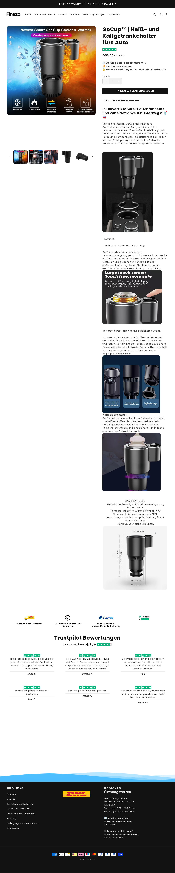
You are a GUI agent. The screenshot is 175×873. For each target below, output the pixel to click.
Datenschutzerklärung (19, 808)
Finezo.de (91, 859)
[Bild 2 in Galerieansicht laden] (36, 157)
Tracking (11, 818)
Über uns (11, 794)
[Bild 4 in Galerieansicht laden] (67, 157)
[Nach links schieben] (10, 157)
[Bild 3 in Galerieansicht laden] (51, 157)
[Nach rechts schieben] (93, 157)
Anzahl (106, 76)
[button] (155, 15)
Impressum (13, 828)
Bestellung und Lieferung (20, 804)
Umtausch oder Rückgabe (21, 813)
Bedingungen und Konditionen (23, 823)
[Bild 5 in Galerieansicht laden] (82, 157)
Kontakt (11, 799)
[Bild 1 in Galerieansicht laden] (20, 157)
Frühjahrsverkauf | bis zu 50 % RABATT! (87, 4)
